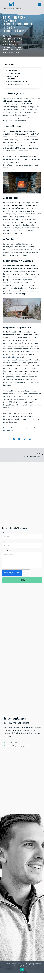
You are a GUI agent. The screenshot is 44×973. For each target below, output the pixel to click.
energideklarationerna (13, 360)
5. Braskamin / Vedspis (17, 82)
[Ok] (41, 967)
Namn (4, 532)
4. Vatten (10, 79)
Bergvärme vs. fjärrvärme (19, 84)
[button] (39, 4)
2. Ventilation (13, 73)
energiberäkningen (12, 357)
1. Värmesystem (13, 70)
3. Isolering (12, 76)
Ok (22, 969)
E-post (4, 541)
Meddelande (6, 550)
